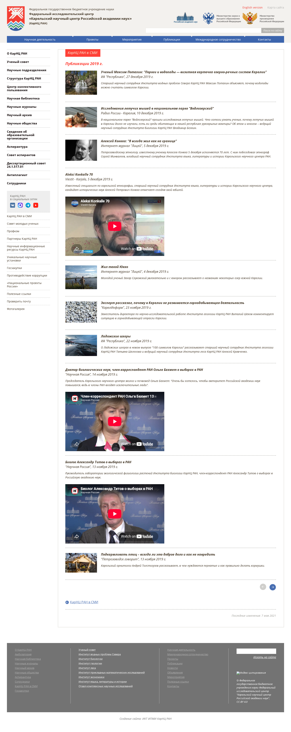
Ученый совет (18, 62)
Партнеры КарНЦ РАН (22, 239)
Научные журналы (21, 107)
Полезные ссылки (19, 294)
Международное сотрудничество (218, 39)
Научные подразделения (26, 70)
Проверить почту (19, 301)
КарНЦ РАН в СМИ (19, 216)
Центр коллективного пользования (24, 88)
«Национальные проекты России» (24, 284)
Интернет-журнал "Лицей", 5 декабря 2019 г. (186, 148)
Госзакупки (14, 268)
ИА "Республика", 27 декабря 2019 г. (184, 79)
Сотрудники (16, 183)
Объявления (175, 672)
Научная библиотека (23, 98)
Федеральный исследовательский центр (61, 14)
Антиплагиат (17, 175)
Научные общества (22, 123)
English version (252, 7)
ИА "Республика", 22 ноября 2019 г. (187, 343)
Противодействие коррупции (27, 275)
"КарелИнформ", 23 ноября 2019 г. (187, 310)
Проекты (92, 39)
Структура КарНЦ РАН (24, 78)
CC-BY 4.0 (242, 702)
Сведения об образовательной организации (20, 135)
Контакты (264, 39)
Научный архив (19, 115)
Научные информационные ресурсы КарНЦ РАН (26, 247)
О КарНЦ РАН (17, 53)
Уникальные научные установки (22, 258)
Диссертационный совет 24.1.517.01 (26, 165)
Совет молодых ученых (22, 223)
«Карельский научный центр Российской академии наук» (80, 18)
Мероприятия (132, 39)
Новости (172, 668)
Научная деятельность (39, 39)
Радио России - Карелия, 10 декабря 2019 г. (187, 118)
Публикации (172, 39)
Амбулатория (23, 654)
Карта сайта (275, 7)
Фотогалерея (16, 309)
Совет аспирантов (21, 155)
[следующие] (275, 586)
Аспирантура (17, 147)
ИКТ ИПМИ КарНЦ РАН (157, 719)
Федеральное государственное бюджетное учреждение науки (71, 9)
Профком (13, 231)
